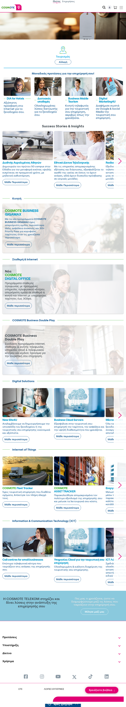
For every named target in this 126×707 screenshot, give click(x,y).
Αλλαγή (63, 62)
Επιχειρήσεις (68, 1)
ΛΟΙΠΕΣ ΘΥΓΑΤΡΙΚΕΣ (54, 689)
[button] (120, 161)
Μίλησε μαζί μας (94, 611)
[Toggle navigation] (121, 7)
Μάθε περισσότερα (18, 244)
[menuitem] (26, 676)
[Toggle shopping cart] (115, 7)
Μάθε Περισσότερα (16, 182)
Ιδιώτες (57, 1)
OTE (20, 689)
